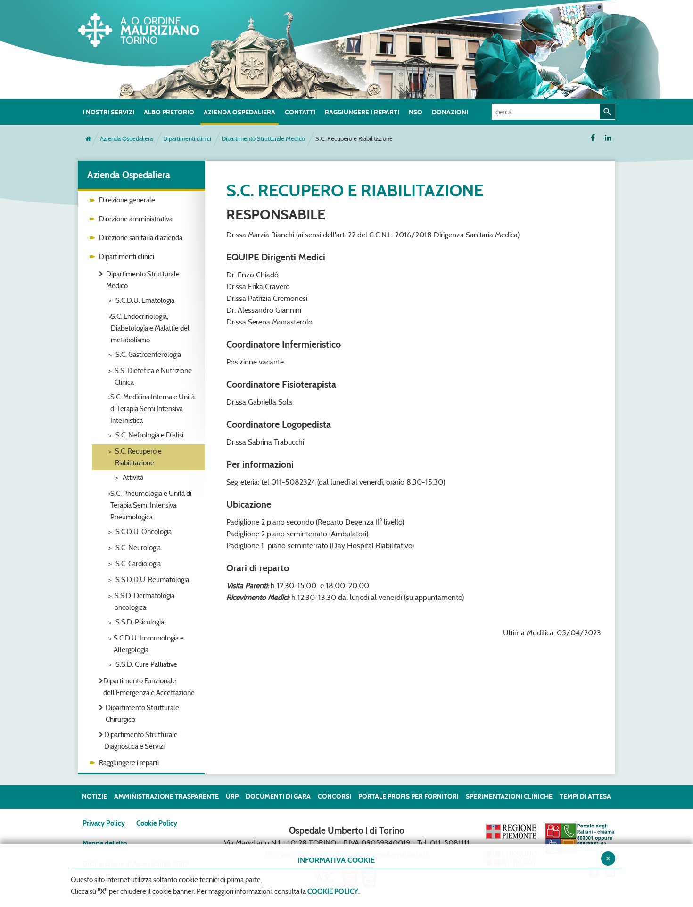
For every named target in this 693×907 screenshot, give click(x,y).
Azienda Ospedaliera (126, 139)
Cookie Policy (156, 823)
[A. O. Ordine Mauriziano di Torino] (148, 28)
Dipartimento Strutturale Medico (263, 139)
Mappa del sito (104, 843)
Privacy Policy (103, 823)
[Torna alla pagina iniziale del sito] (88, 139)
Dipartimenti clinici (187, 139)
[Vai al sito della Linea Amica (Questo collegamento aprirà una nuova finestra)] (579, 838)
